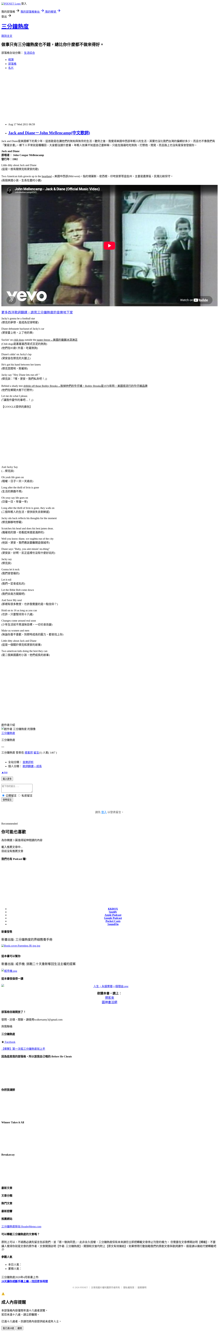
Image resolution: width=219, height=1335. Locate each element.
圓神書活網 (109, 1002)
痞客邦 (29, 752)
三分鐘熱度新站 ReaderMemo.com (21, 1226)
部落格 (12, 63)
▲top (4, 772)
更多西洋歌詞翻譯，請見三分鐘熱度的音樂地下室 (37, 312)
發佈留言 (7, 799)
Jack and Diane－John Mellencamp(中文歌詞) (49, 133)
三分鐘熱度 (15, 26)
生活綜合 (29, 52)
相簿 (11, 59)
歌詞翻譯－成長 (32, 766)
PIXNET (84, 1287)
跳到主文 (6, 35)
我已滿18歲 (8, 1328)
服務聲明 (142, 1287)
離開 (19, 1328)
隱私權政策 (128, 1287)
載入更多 (7, 779)
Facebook (9, 1042)
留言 (36, 752)
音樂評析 (28, 762)
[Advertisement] (109, 96)
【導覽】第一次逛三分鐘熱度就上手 (23, 1048)
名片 (11, 67)
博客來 (109, 998)
